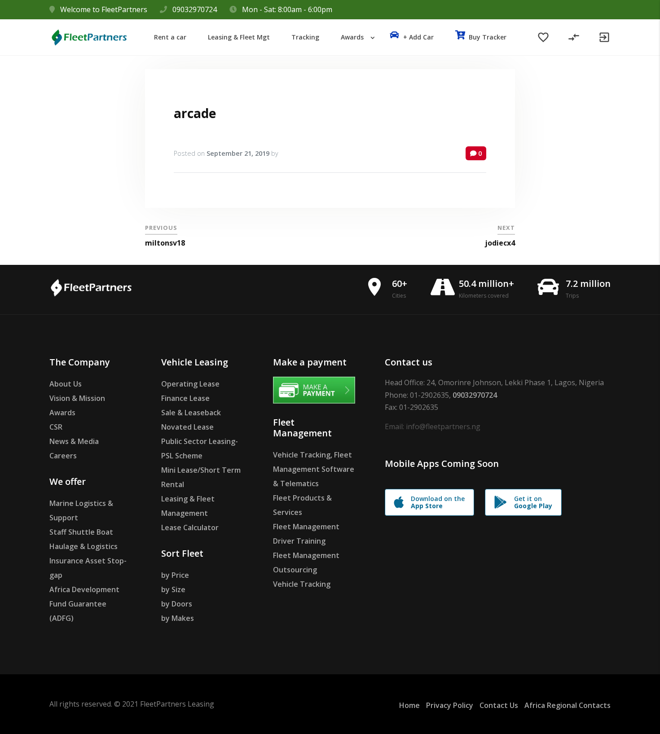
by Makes (177, 618)
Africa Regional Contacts (567, 705)
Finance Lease (185, 398)
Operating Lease (190, 384)
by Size (173, 589)
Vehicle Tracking (301, 584)
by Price (175, 575)
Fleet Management (306, 527)
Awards (62, 413)
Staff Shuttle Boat (81, 532)
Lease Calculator (190, 527)
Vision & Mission (77, 398)
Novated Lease (187, 427)
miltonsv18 (165, 243)
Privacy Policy (449, 705)
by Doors (176, 604)
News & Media (74, 441)
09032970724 (194, 9)
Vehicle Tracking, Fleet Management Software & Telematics (313, 469)
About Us (65, 384)
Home (409, 705)
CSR (55, 427)
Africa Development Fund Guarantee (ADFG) (84, 604)
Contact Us (499, 705)
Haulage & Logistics (83, 546)
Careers (63, 456)
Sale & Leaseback (191, 413)
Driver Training (299, 541)
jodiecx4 (500, 243)
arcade (195, 113)
